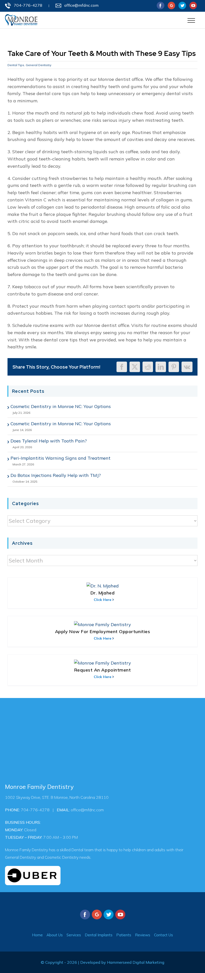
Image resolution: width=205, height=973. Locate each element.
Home (37, 935)
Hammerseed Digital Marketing (135, 962)
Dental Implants (98, 935)
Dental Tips (16, 65)
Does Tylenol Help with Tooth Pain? (48, 441)
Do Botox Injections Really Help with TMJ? (55, 475)
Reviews (142, 935)
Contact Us (163, 935)
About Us (54, 935)
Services (73, 935)
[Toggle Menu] (191, 20)
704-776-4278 (28, 5)
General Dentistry (38, 65)
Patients (123, 935)
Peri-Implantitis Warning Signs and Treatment (60, 458)
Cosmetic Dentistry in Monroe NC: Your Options (60, 406)
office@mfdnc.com (81, 5)
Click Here (102, 599)
